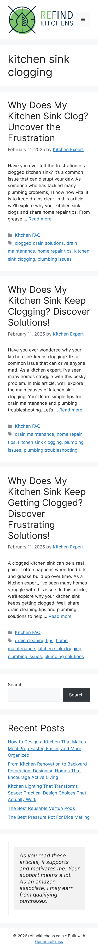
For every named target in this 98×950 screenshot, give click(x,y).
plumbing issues (55, 259)
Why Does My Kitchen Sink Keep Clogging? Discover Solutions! (49, 306)
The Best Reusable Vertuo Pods (41, 808)
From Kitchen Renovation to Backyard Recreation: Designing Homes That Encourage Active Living (47, 770)
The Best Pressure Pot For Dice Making (49, 817)
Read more (39, 219)
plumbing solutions (64, 656)
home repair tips (55, 251)
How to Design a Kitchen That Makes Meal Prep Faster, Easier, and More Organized (47, 748)
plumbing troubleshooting (50, 450)
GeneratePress (49, 941)
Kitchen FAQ (28, 235)
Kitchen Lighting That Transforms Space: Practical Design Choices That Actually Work (47, 793)
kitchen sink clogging (40, 442)
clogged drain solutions (39, 243)
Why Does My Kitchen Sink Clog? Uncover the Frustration (48, 121)
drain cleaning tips (34, 640)
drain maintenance (34, 434)
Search (15, 684)
